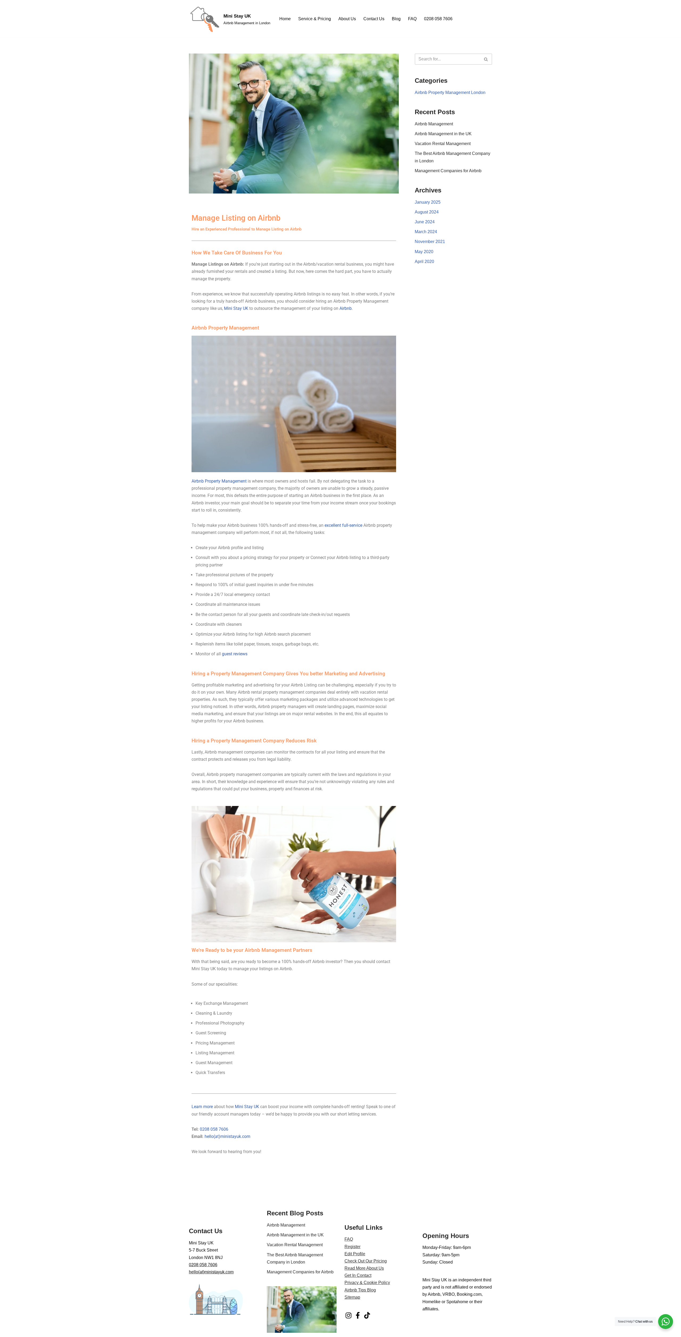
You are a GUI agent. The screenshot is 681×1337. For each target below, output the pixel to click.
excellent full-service (343, 525)
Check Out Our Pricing (365, 1261)
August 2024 (427, 212)
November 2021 (430, 241)
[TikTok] (367, 1315)
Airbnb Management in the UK (443, 133)
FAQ (412, 19)
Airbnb (345, 308)
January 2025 (428, 202)
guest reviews (234, 653)
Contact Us (373, 19)
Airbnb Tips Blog (360, 1290)
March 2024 (426, 231)
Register (352, 1246)
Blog (396, 19)
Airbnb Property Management (219, 481)
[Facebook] (358, 1315)
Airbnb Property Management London (450, 92)
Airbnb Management (434, 124)
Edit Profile (354, 1254)
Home (285, 19)
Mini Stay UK (236, 308)
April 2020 (424, 261)
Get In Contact (357, 1275)
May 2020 (424, 251)
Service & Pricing (314, 19)
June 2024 (425, 222)
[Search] (486, 59)
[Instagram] (348, 1315)
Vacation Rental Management (443, 143)
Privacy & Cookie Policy (367, 1282)
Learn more (202, 1106)
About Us (347, 19)
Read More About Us (364, 1268)
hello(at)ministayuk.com (227, 1136)
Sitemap (352, 1297)
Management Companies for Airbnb (448, 170)
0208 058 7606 (438, 19)
